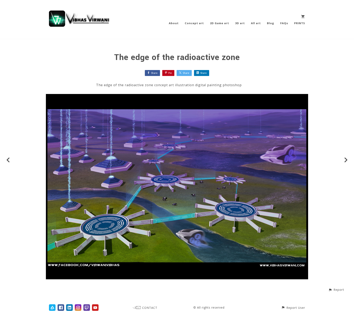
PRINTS (299, 23)
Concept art (194, 23)
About (174, 23)
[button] (336, 289)
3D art (240, 23)
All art (256, 23)
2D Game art (219, 23)
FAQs (284, 23)
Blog (270, 23)
